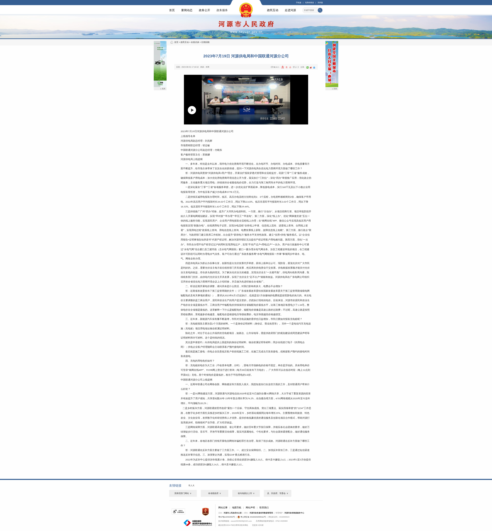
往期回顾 (205, 42)
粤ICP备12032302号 (226, 517)
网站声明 (250, 507)
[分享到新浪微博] (311, 67)
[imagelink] (178, 511)
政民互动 (272, 10)
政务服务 (222, 10)
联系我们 (264, 507)
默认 (295, 67)
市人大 (191, 485)
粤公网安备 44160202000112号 (253, 517)
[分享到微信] (307, 67)
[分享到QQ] (314, 67)
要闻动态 (186, 10)
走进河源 (290, 10)
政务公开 (204, 10)
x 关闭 (162, 89)
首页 (172, 10)
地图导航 (236, 507)
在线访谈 (195, 42)
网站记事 (223, 507)
